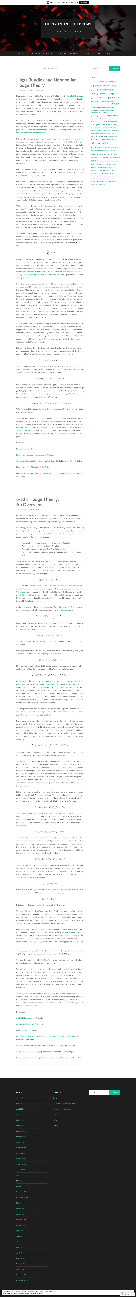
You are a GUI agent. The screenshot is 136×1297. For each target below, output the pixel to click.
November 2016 (22, 1280)
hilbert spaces (98, 130)
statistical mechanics (100, 176)
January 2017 (20, 1269)
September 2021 (22, 1164)
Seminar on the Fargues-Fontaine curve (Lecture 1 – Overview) (40, 1045)
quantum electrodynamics (106, 161)
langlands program (104, 136)
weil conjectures (100, 184)
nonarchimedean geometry (98, 150)
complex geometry (112, 110)
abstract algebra (107, 81)
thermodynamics (111, 178)
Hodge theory (21, 1030)
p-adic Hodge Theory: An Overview (37, 502)
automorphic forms (97, 101)
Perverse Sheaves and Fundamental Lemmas (33, 473)
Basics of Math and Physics (68, 53)
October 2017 (21, 1225)
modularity (108, 147)
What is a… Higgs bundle (25, 461)
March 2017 (20, 1258)
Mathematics (99, 143)
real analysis (103, 167)
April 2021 (19, 1186)
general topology (109, 128)
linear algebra (96, 139)
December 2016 (21, 1275)
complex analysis (103, 110)
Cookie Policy (39, 1293)
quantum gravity (103, 164)
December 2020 (21, 1192)
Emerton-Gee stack (96, 119)
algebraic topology (106, 93)
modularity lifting (115, 147)
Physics (94, 160)
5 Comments (34, 509)
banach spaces (107, 101)
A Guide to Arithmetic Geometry (40, 53)
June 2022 (19, 1114)
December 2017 (21, 1219)
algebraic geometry (102, 85)
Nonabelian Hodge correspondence (30, 455)
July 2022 (19, 1109)
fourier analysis (106, 121)
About (98, 53)
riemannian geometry (107, 173)
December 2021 (21, 1148)
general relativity (99, 128)
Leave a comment (35, 90)
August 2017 (20, 1230)
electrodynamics (102, 116)
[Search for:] (105, 68)
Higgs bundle (21, 449)
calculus (109, 104)
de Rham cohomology (24, 1024)
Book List (87, 53)
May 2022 (19, 1120)
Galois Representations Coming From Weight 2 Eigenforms (53, 684)
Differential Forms (27, 595)
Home (20, 53)
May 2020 (19, 1203)
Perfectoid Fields (68, 932)
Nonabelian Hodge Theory (26, 467)
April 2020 (19, 1208)
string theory (109, 176)
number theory (104, 153)
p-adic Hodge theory (24, 1018)
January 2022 (20, 1142)
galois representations (106, 124)
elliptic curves (112, 116)
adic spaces (117, 82)
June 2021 (19, 1175)
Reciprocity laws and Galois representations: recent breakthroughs (42, 1058)
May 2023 (19, 1103)
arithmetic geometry (107, 97)
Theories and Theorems (68, 24)
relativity (94, 170)
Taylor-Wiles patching (100, 178)
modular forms (97, 147)
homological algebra (98, 133)
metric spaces (112, 143)
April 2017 (19, 1253)
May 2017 (19, 1247)
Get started (84, 2)
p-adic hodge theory (103, 157)
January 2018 (20, 1214)
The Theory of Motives (28, 515)
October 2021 (21, 1159)
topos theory (108, 181)
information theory (109, 133)
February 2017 (21, 1264)
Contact (108, 53)
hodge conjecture (107, 130)
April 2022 (19, 1125)
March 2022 (20, 1131)
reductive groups (110, 167)
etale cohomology (106, 119)
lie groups (115, 136)
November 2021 (22, 1153)
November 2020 (22, 1197)
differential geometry (99, 113)
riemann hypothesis (96, 173)
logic (115, 139)
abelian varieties (95, 82)
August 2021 (20, 1170)
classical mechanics (102, 107)
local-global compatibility (108, 139)
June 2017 (19, 1242)
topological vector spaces (97, 181)
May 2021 (19, 1181)
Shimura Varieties (65, 610)
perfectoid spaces (115, 157)
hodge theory (115, 130)
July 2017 (19, 1236)
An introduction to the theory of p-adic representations (37, 1051)
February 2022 (21, 1137)
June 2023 (19, 1098)
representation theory (107, 170)
